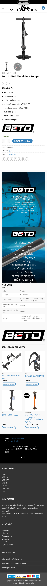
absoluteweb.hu (28, 583)
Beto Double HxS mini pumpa (11, 377)
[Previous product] (8, 83)
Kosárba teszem (22, 141)
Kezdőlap (5, 73)
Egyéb (14, 73)
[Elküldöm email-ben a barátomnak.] (15, 159)
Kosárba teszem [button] (8, 384)
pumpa (13, 154)
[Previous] (5, 38)
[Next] (42, 38)
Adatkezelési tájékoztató (12, 559)
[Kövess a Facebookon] (21, 457)
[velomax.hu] (23, 8)
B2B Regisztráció (8, 567)
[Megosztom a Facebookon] (7, 159)
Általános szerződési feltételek (14, 563)
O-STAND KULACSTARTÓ (34, 376)
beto (8, 154)
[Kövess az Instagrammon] (25, 457)
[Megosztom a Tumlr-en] (27, 159)
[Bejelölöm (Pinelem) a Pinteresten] (19, 159)
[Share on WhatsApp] (3, 159)
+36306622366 (18, 438)
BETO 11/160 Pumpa (10, 415)
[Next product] (3, 83)
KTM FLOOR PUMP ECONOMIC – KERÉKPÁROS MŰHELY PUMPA (34, 418)
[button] (3, 8)
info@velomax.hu (18, 441)
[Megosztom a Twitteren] (11, 159)
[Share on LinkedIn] (23, 159)
